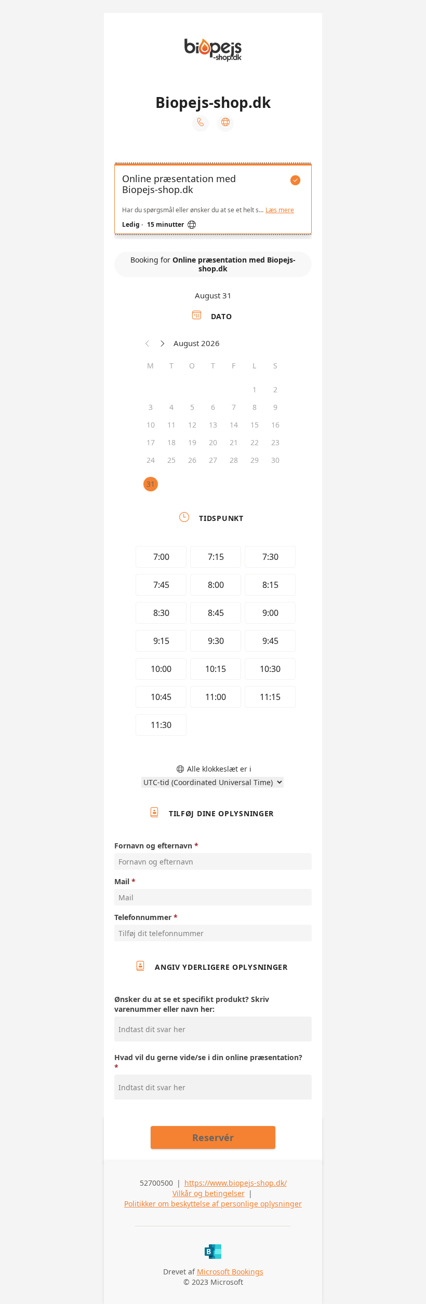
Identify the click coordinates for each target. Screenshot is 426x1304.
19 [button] (192, 442)
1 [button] (254, 389)
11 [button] (171, 425)
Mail (121, 881)
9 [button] (275, 407)
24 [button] (151, 460)
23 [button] (275, 442)
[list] (213, 201)
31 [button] (151, 484)
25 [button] (171, 460)
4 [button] (171, 407)
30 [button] (275, 460)
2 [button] (275, 389)
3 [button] (151, 407)
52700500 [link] (156, 1183)
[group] (213, 642)
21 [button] (234, 442)
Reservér (213, 1137)
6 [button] (213, 407)
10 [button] (151, 425)
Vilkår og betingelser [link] (208, 1193)
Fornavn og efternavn (153, 845)
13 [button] (213, 425)
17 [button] (151, 442)
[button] (147, 343)
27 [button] (213, 460)
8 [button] (254, 407)
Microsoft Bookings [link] (230, 1271)
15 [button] (254, 425)
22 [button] (254, 442)
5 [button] (192, 407)
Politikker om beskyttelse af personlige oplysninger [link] (213, 1204)
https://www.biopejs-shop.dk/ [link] (235, 1183)
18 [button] (171, 442)
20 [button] (213, 442)
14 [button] (234, 425)
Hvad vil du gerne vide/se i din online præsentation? (208, 1057)
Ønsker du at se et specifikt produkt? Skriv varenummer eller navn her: (191, 1004)
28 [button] (234, 460)
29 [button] (254, 460)
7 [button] (234, 407)
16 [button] (275, 425)
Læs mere (279, 210)
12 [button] (192, 425)
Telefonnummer (142, 917)
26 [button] (192, 460)
